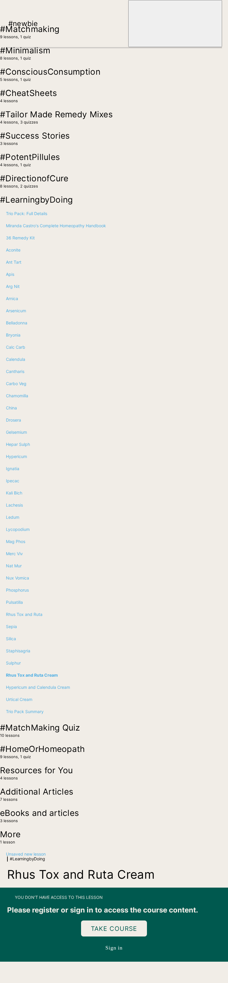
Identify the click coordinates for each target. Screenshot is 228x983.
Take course (114, 928)
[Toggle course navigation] (175, 23)
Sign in (114, 948)
